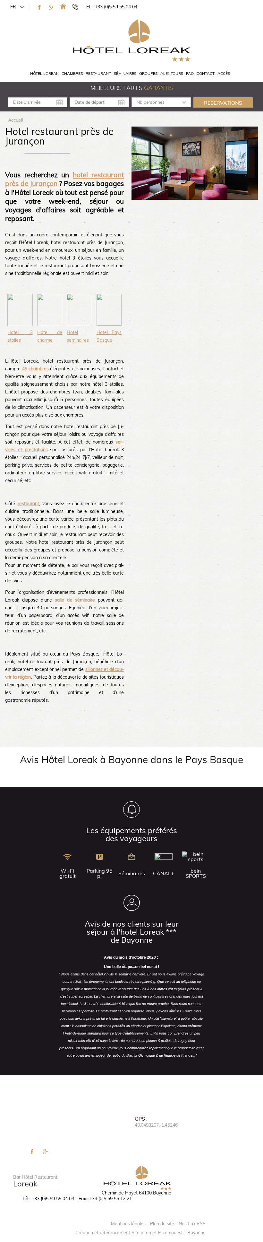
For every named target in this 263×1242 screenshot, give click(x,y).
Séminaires (125, 73)
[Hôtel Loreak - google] (51, 7)
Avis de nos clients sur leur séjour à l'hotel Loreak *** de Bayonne (132, 932)
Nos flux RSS (192, 1224)
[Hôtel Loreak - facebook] (39, 7)
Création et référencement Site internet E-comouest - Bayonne (140, 1233)
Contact (206, 73)
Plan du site (162, 1224)
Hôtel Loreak (44, 73)
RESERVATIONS (223, 103)
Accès (223, 73)
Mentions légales (128, 1224)
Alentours (171, 73)
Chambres (72, 73)
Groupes (148, 73)
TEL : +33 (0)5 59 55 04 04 (110, 7)
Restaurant (98, 73)
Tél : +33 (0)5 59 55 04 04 (48, 1199)
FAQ (190, 73)
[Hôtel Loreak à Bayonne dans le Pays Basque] (63, 6)
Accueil (15, 120)
